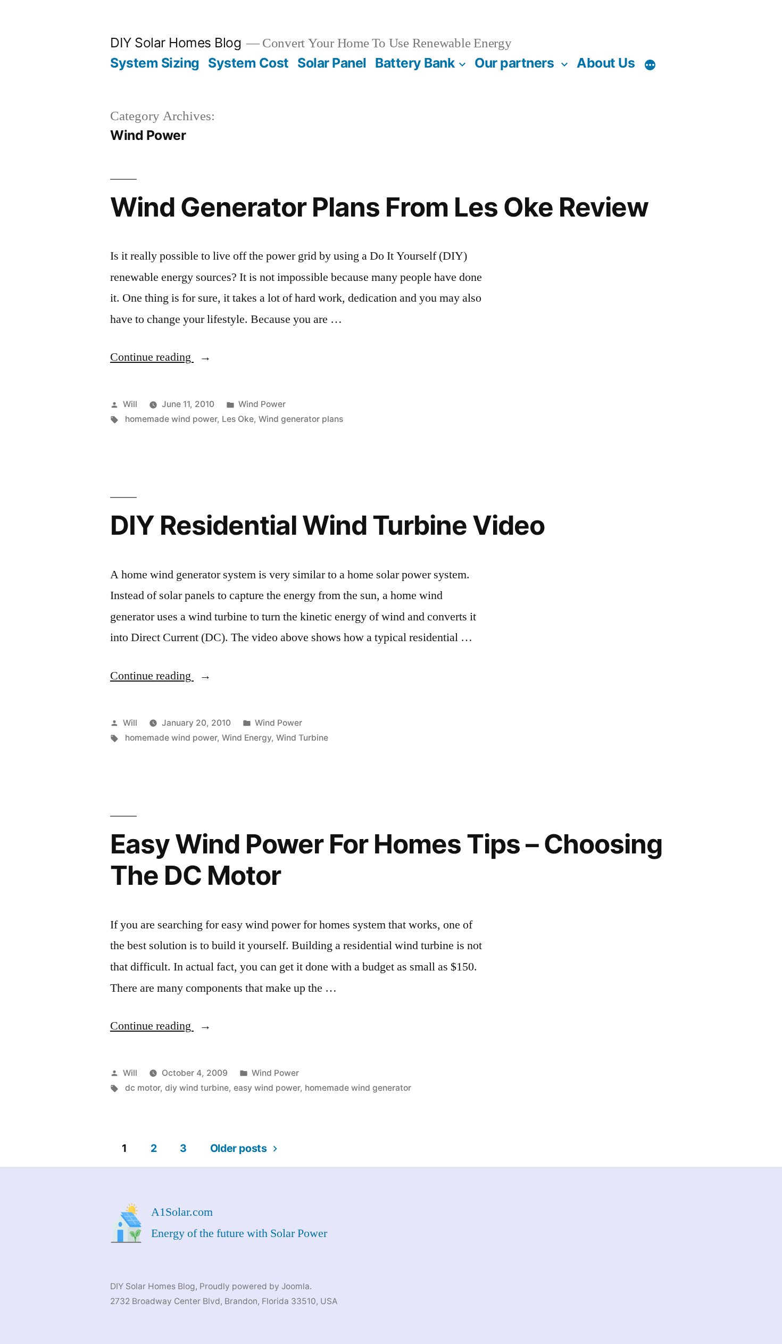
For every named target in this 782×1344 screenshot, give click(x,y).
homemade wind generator (358, 1088)
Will (130, 404)
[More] (650, 65)
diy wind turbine (197, 1088)
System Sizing (154, 63)
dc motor (142, 1088)
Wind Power (262, 404)
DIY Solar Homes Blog (175, 43)
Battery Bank (414, 63)
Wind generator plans (301, 419)
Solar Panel (332, 63)
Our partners (514, 63)
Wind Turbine (302, 738)
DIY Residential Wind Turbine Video (327, 525)
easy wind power (267, 1088)
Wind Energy (246, 738)
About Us (606, 63)
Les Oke (238, 419)
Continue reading (160, 357)
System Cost (248, 63)
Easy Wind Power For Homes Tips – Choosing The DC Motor (386, 859)
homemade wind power (171, 419)
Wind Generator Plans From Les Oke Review (379, 207)
